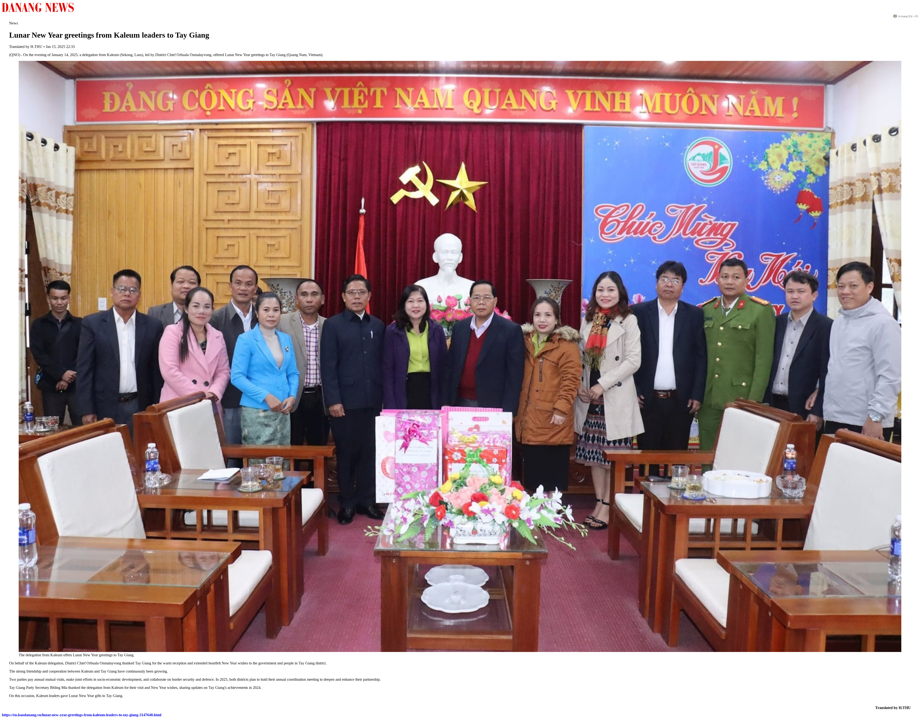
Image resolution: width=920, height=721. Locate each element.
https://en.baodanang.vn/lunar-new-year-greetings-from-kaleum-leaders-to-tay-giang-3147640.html (81, 715)
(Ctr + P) (908, 16)
